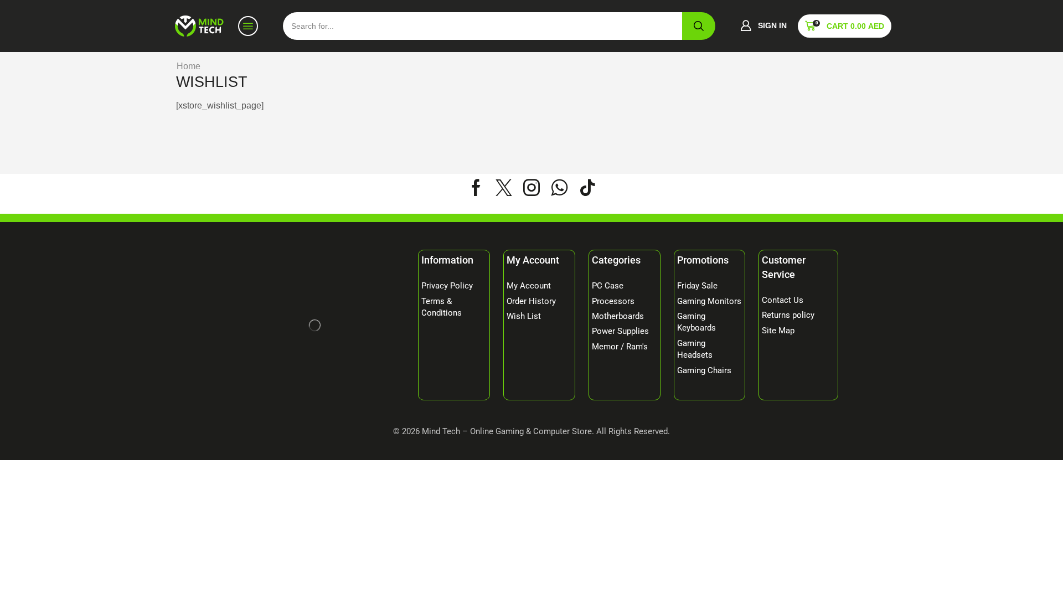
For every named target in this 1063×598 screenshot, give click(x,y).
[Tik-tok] (587, 187)
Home (188, 66)
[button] (763, 26)
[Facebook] (476, 187)
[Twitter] (504, 187)
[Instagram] (531, 187)
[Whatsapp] (559, 187)
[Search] (698, 26)
